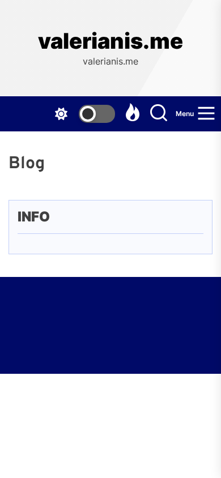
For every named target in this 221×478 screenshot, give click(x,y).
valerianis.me (110, 41)
